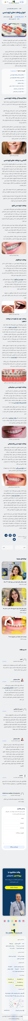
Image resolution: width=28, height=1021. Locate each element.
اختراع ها (17, 969)
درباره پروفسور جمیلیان (19, 967)
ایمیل (22, 823)
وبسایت (22, 828)
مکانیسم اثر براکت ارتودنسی (17, 75)
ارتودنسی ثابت (21, 956)
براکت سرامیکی (12, 418)
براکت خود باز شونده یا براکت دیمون (16, 86)
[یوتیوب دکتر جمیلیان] (15, 921)
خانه (23, 943)
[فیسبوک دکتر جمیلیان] (19, 921)
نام (22, 818)
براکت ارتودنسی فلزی (19, 80)
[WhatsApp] (14, 539)
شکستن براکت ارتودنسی (20, 403)
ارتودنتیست (14, 357)
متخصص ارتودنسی (9, 688)
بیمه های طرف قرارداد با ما (18, 971)
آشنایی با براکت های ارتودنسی (17, 78)
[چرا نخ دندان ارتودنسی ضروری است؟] (14, 625)
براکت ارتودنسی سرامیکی (19, 89)
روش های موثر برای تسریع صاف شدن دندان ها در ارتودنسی (14, 609)
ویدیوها (11, 943)
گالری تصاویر (17, 943)
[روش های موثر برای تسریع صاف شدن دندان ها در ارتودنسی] (14, 597)
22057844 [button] (19, 979)
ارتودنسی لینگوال (18, 279)
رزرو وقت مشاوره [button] (14, 887)
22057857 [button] (19, 982)
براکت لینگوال (21, 83)
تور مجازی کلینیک (20, 948)
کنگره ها (10, 967)
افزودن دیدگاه (20, 833)
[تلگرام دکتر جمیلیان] (8, 921)
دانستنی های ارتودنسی (19, 17)
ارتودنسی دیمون (13, 327)
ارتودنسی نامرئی (20, 959)
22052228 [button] (10, 979)
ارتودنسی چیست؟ (20, 946)
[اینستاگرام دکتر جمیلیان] (23, 921)
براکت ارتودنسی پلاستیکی (18, 91)
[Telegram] (6, 535)
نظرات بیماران (10, 969)
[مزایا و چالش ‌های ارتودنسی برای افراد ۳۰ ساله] (14, 570)
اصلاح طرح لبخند (16, 496)
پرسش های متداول (10, 946)
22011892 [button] (10, 982)
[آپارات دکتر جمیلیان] (4, 921)
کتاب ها (22, 969)
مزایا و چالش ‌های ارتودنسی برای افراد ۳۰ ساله (15, 582)
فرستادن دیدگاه (14, 847)
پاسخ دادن (4, 661)
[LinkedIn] (10, 535)
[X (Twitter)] (14, 535)
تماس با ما (12, 948)
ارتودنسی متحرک (12, 956)
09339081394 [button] (18, 985)
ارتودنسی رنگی (20, 468)
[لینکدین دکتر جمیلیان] (14, 924)
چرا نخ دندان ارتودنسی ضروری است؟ (17, 637)
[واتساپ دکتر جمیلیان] (12, 921)
